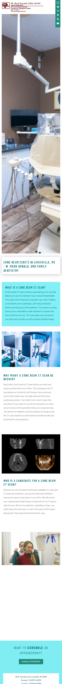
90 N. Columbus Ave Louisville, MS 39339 (31, 676)
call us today (25, 623)
